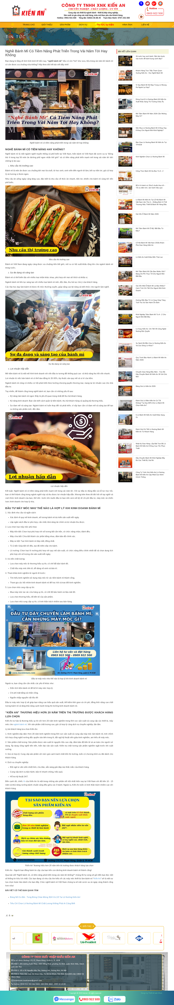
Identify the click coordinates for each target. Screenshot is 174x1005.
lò (24, 781)
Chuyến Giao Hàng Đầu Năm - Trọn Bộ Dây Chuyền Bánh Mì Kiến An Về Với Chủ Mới (151, 374)
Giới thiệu (47, 25)
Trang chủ (29, 25)
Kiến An (97, 879)
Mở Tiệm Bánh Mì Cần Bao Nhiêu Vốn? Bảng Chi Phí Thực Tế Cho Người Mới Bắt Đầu (150, 273)
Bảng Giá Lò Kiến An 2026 (146, 386)
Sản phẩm (65, 25)
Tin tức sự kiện (105, 25)
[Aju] (125, 938)
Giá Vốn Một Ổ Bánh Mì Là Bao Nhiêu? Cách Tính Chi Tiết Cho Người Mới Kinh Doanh (150, 288)
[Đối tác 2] (23, 938)
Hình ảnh (127, 25)
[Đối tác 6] (150, 938)
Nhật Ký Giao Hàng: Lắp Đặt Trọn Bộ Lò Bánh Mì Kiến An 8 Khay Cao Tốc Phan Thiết (151, 446)
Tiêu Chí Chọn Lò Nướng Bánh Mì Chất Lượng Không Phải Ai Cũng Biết (42, 903)
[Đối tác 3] (48, 938)
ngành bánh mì (20, 724)
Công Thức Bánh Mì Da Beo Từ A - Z (149, 171)
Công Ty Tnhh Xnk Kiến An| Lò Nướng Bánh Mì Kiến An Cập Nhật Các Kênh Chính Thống (150, 474)
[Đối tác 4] (74, 938)
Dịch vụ (83, 25)
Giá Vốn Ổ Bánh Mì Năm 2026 (147, 214)
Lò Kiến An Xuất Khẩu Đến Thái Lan (149, 257)
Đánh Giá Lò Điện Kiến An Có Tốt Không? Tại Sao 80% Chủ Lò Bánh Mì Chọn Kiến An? (150, 403)
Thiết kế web (153, 993)
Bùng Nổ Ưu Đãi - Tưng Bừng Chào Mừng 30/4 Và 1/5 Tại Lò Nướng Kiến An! (45, 897)
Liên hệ (145, 25)
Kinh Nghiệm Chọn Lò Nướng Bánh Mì (150, 157)
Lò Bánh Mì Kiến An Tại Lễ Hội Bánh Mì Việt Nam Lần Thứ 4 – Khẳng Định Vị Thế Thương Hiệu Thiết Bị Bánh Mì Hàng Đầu (151, 202)
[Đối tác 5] (99, 938)
